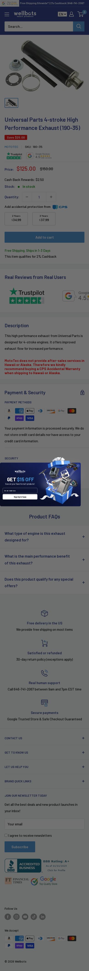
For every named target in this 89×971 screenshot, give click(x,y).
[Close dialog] (77, 465)
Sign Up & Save (20, 497)
